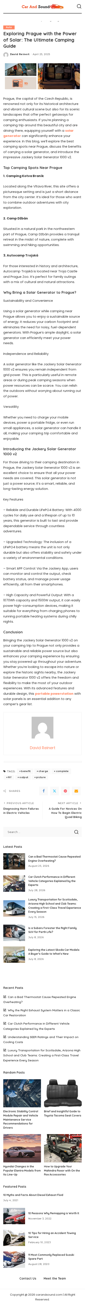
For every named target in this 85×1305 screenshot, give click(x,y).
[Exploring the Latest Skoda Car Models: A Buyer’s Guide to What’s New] (14, 954)
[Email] (76, 791)
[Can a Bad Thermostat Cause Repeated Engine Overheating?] (14, 861)
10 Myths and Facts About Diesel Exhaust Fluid (33, 1195)
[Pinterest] (65, 791)
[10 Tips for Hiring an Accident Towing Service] (14, 1238)
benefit (26, 771)
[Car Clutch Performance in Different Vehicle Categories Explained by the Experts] (14, 883)
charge (43, 771)
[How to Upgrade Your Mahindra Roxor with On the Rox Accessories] (63, 1148)
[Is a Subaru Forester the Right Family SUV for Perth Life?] (14, 933)
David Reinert (19, 54)
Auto (9, 27)
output (23, 777)
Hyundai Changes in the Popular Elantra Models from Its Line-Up (22, 1170)
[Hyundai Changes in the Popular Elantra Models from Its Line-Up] (22, 1148)
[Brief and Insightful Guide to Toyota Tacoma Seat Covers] (63, 1093)
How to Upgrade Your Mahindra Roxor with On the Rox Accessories (62, 1170)
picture (41, 777)
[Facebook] (43, 791)
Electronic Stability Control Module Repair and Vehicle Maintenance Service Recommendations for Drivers (20, 1119)
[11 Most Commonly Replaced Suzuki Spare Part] (14, 1259)
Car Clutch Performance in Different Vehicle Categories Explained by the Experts (52, 881)
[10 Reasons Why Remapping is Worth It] (14, 1216)
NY (10, 777)
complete (62, 771)
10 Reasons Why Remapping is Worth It (53, 1213)
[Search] (79, 6)
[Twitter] (54, 791)
